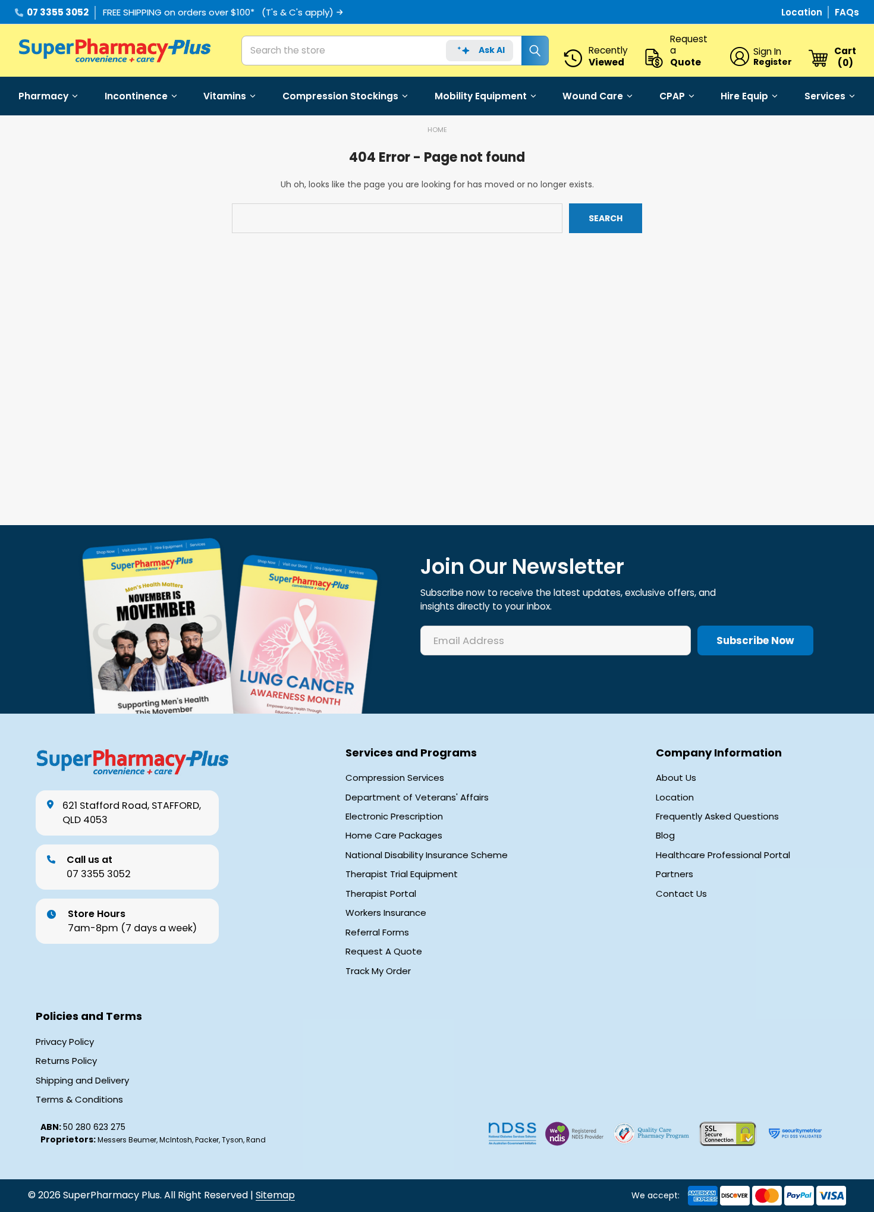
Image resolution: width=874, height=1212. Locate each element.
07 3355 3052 (58, 12)
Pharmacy (43, 96)
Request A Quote (383, 951)
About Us (676, 778)
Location (803, 12)
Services (824, 96)
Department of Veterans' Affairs (417, 797)
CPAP (672, 96)
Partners (674, 874)
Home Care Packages (393, 836)
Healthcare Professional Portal (723, 855)
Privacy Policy (65, 1042)
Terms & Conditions (79, 1100)
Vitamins (224, 96)
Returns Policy (66, 1061)
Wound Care (592, 96)
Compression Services (394, 778)
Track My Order (378, 971)
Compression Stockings (340, 96)
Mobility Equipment (481, 96)
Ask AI (492, 50)
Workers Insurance (385, 913)
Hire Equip (744, 96)
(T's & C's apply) (298, 12)
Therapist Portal (380, 894)
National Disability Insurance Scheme (426, 855)
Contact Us (681, 894)
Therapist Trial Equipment (401, 874)
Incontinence (136, 96)
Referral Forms (377, 932)
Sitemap (275, 1195)
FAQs (847, 12)
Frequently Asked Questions (717, 816)
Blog (665, 836)
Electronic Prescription (394, 816)
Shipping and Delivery (82, 1081)
